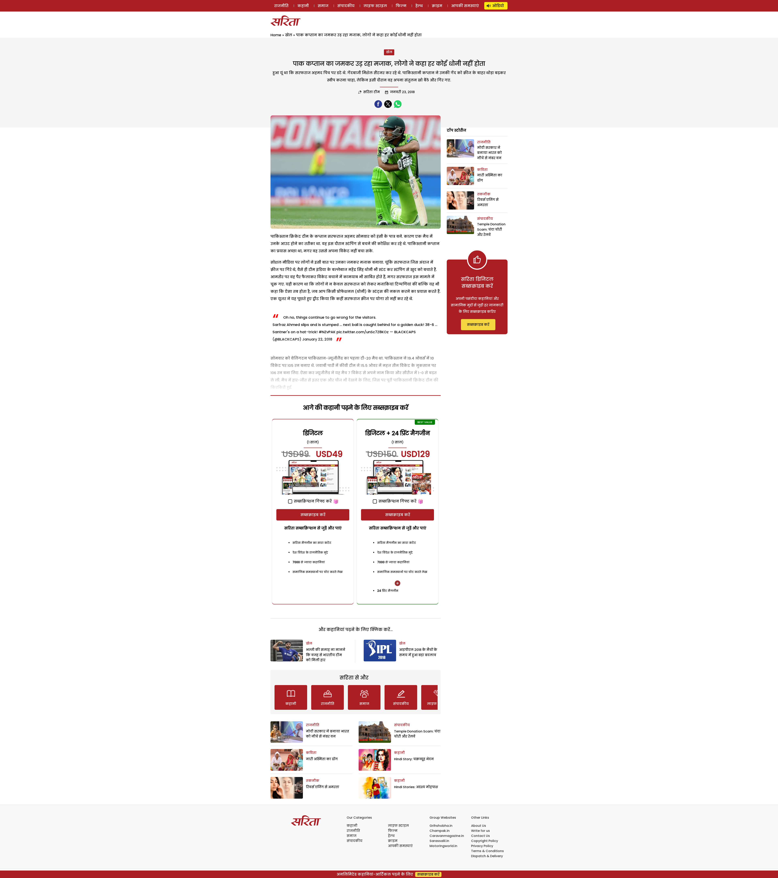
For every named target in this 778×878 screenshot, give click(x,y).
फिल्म (401, 5)
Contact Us (480, 835)
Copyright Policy (484, 841)
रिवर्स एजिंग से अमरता (322, 787)
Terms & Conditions (487, 851)
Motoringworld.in (443, 846)
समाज (323, 5)
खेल (288, 34)
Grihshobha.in (441, 825)
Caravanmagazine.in (447, 835)
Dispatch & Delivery (487, 856)
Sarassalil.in (439, 841)
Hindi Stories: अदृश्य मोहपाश (416, 787)
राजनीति (281, 5)
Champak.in (440, 830)
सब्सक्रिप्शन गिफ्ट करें (312, 501)
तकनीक (312, 780)
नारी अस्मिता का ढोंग (322, 759)
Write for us (480, 830)
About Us (478, 825)
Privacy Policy (482, 846)
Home (275, 34)
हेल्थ (419, 5)
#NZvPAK (327, 331)
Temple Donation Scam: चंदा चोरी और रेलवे (491, 229)
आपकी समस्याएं (465, 5)
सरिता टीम (371, 92)
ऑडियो (498, 5)
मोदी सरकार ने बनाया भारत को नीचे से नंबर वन (489, 152)
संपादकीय (346, 5)
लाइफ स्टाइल (375, 5)
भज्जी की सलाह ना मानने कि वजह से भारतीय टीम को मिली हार (325, 654)
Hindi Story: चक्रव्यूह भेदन (414, 759)
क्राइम (437, 5)
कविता (311, 752)
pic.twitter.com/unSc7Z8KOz (363, 331)
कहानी (303, 5)
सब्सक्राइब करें (312, 514)
